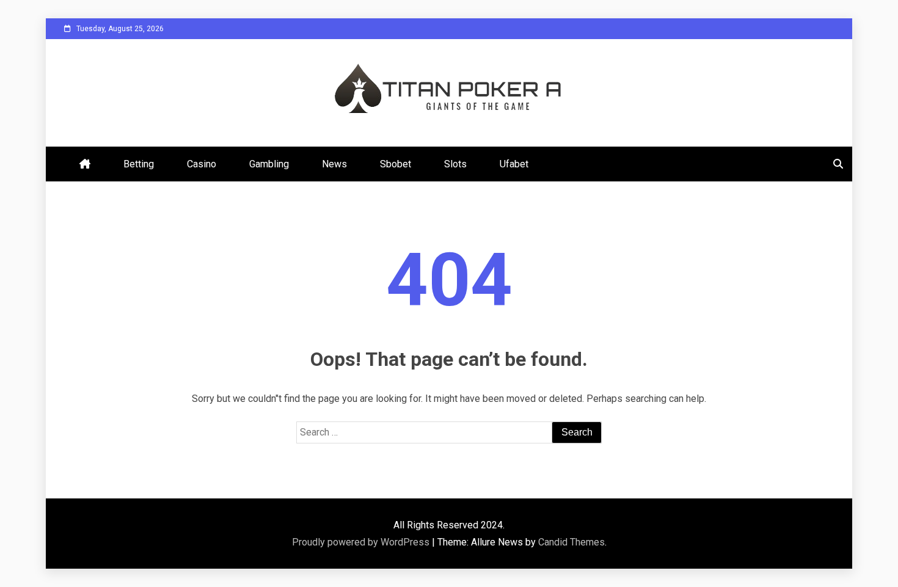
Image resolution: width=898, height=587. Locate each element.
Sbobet (395, 164)
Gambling (269, 164)
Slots (455, 164)
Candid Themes (571, 542)
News (334, 164)
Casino (201, 164)
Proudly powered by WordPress (362, 542)
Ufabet (514, 164)
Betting (138, 164)
